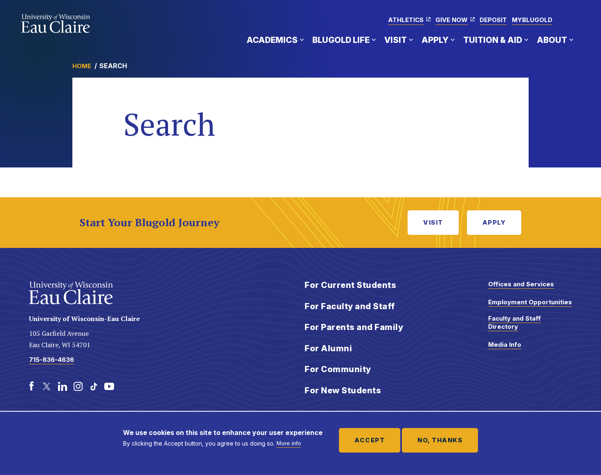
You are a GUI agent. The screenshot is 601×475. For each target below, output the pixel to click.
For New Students (343, 390)
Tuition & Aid (492, 40)
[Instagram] (78, 386)
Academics (272, 40)
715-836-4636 (51, 359)
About (552, 40)
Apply (435, 40)
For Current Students (350, 285)
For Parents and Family (354, 327)
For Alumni (328, 348)
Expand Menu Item (302, 40)
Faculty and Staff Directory (514, 322)
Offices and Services (521, 284)
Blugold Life (341, 40)
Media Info (504, 344)
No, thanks (439, 440)
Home (81, 66)
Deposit (493, 20)
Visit (395, 40)
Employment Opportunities (530, 302)
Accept (369, 440)
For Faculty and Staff (350, 306)
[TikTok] (93, 386)
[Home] (56, 23)
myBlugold (532, 20)
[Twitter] (47, 386)
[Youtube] (109, 386)
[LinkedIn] (62, 386)
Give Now (451, 20)
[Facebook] (31, 386)
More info (288, 443)
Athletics (406, 20)
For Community (338, 369)
